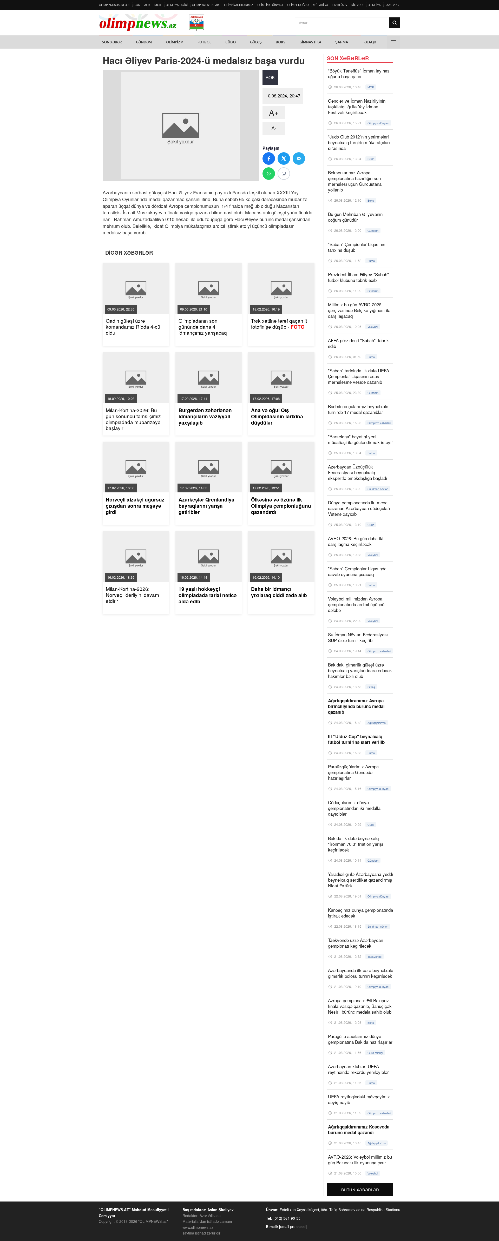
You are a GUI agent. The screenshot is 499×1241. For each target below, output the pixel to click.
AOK (147, 4)
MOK (157, 4)
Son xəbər (112, 42)
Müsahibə (320, 4)
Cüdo (230, 42)
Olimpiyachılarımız (238, 4)
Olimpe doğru (298, 4)
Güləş (256, 42)
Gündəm (144, 42)
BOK (137, 4)
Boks (280, 42)
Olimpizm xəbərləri (114, 4)
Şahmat (342, 42)
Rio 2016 (357, 4)
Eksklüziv (339, 4)
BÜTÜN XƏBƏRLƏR (360, 1189)
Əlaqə (370, 42)
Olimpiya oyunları (206, 4)
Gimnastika (310, 42)
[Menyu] (393, 42)
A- (274, 128)
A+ (274, 112)
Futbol (204, 42)
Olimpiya (373, 4)
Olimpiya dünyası (270, 4)
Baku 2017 (392, 4)
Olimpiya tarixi (177, 4)
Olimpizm (174, 42)
